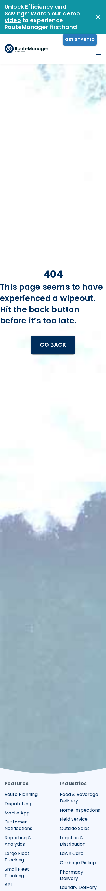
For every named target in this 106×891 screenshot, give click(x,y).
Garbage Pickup (78, 863)
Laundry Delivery (78, 888)
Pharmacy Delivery (71, 875)
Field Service (74, 819)
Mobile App (17, 813)
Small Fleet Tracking (17, 872)
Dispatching (18, 804)
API (8, 885)
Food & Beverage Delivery (79, 797)
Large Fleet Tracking (17, 856)
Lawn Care (71, 853)
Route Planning (21, 794)
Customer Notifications (18, 825)
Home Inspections (80, 810)
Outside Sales (75, 828)
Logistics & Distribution (72, 841)
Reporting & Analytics (18, 841)
